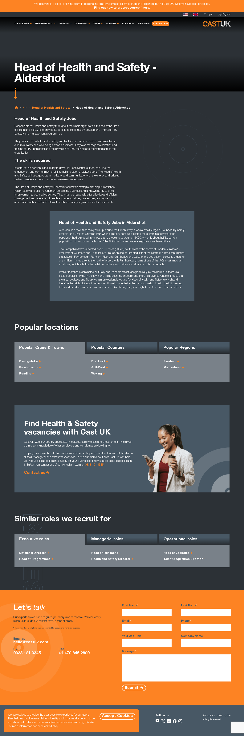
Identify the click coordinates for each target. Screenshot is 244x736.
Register (226, 14)
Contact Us (159, 24)
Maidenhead (172, 367)
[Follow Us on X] (163, 721)
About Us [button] (111, 24)
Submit (132, 688)
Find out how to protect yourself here (121, 7)
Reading (25, 373)
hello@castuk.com (30, 643)
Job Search (143, 24)
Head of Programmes (35, 559)
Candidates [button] (81, 24)
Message (129, 651)
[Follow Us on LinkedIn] (169, 721)
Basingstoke (28, 361)
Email (126, 621)
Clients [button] (96, 24)
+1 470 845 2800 (74, 653)
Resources (128, 24)
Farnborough (28, 367)
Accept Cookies (117, 716)
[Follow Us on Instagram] (180, 721)
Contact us (34, 473)
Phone (186, 621)
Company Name (192, 636)
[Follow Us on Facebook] (175, 721)
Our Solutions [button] (21, 24)
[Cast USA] (185, 14)
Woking (96, 373)
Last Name (189, 606)
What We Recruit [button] (44, 24)
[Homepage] (195, 14)
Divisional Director (32, 553)
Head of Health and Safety (51, 108)
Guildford (98, 367)
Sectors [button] (64, 24)
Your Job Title (131, 636)
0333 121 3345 (94, 464)
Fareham (170, 361)
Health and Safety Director (111, 559)
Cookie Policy (50, 726)
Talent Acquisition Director (183, 559)
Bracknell (98, 361)
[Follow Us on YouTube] (157, 721)
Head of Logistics (176, 553)
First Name (130, 606)
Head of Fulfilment (104, 553)
